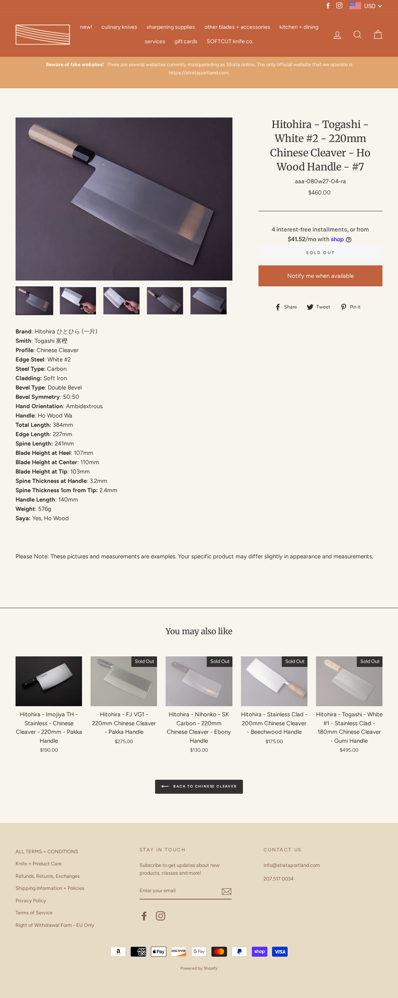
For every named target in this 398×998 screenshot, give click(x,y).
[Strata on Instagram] (160, 916)
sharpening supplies (171, 27)
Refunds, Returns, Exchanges (48, 876)
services (155, 41)
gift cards (186, 41)
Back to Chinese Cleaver (204, 786)
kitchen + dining (298, 27)
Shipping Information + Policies (50, 888)
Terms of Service (34, 913)
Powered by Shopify (199, 968)
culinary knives (119, 27)
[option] (199, 72)
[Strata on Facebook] (144, 916)
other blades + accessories (237, 27)
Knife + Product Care (38, 863)
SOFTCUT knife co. (230, 41)
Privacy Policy (31, 900)
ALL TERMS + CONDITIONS (47, 851)
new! (86, 27)
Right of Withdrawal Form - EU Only (55, 925)
